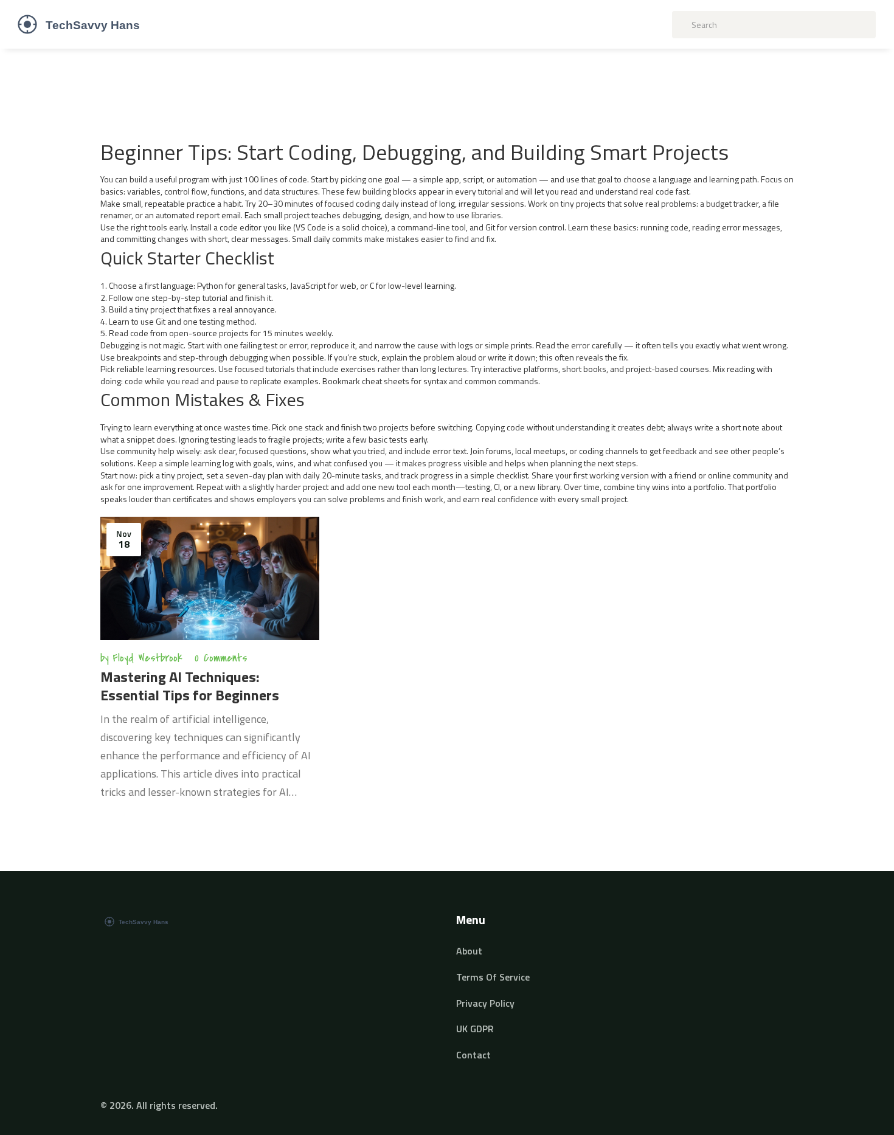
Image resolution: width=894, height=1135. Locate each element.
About (469, 951)
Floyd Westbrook (147, 658)
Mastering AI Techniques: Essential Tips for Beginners (189, 686)
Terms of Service (493, 977)
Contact (473, 1054)
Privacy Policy (485, 1003)
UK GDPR (475, 1028)
